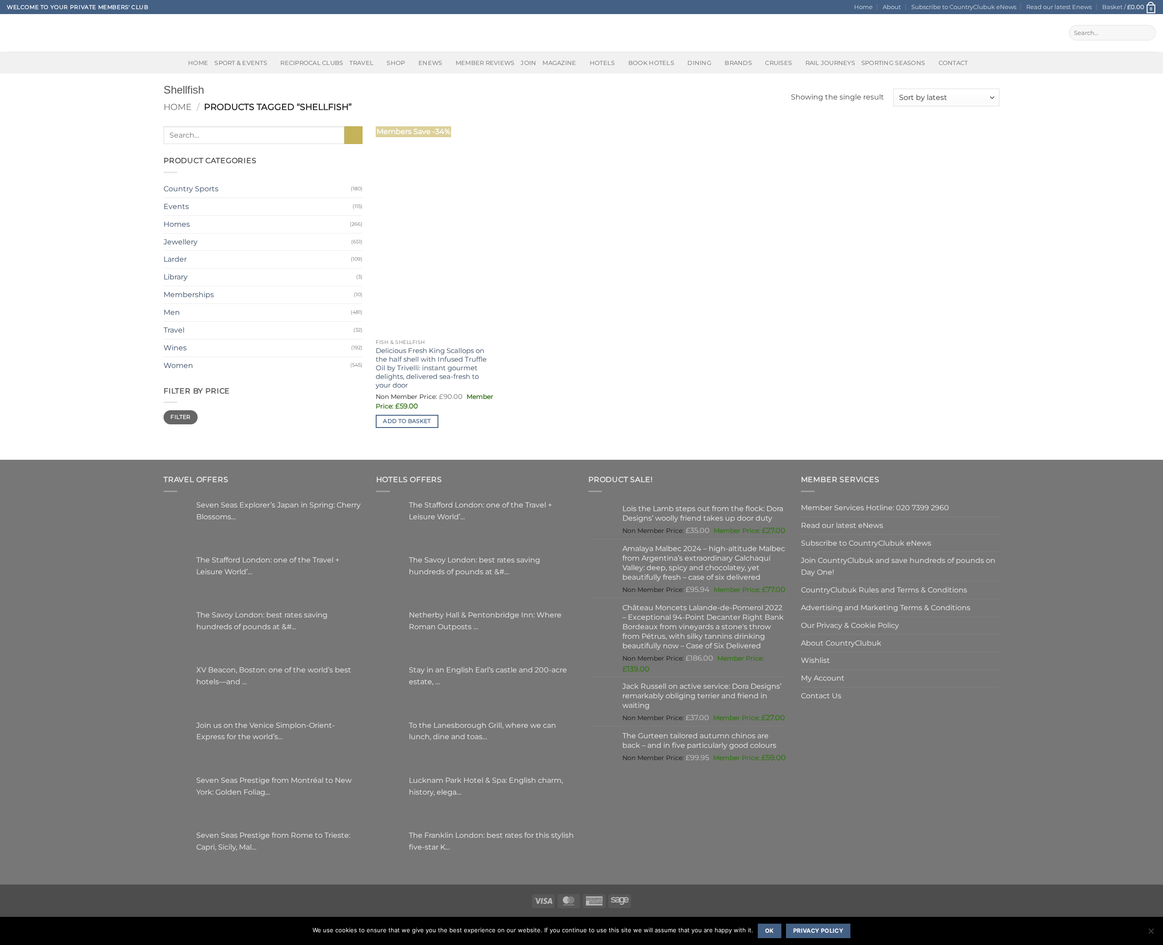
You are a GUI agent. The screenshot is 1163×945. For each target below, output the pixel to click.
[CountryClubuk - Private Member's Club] (45, 32)
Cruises (778, 62)
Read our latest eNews (842, 525)
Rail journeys (830, 62)
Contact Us (821, 695)
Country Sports (191, 188)
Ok (769, 930)
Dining (699, 62)
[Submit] (1146, 32)
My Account (823, 677)
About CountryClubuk (841, 642)
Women (178, 365)
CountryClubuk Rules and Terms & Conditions (884, 589)
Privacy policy (818, 930)
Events (176, 206)
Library (176, 276)
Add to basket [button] (407, 421)
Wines (175, 347)
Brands (738, 62)
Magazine (559, 62)
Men (172, 312)
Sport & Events (240, 62)
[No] (1150, 933)
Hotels (602, 62)
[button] (1129, 7)
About (892, 6)
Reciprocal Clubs (311, 62)
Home (863, 6)
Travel (361, 62)
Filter (180, 416)
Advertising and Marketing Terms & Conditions (885, 607)
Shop (396, 62)
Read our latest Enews (1059, 6)
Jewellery (181, 241)
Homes (177, 224)
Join (528, 62)
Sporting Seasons (893, 62)
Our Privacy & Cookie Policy (850, 625)
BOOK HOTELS (651, 62)
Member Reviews (485, 62)
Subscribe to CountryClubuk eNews (963, 6)
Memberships (189, 294)
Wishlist (815, 660)
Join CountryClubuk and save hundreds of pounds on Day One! (898, 566)
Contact (953, 62)
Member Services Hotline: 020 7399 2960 (875, 507)
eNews (430, 62)
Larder (175, 259)
